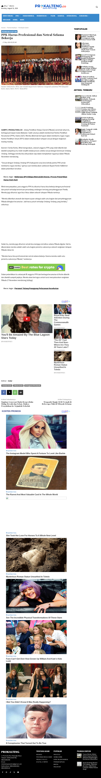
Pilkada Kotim (18, 385)
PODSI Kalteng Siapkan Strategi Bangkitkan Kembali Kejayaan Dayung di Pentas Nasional (88, 122)
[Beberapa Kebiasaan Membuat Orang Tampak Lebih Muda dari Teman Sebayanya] (78, 45)
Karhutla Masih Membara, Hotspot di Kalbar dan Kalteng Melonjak (88, 142)
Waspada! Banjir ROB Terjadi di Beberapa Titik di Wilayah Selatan (56, 403)
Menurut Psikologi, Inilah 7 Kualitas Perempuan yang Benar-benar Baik (88, 37)
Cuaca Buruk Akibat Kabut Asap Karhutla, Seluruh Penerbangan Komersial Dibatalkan (89, 100)
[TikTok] (10, 772)
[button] (97, 7)
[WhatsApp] (15, 392)
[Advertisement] (36, 109)
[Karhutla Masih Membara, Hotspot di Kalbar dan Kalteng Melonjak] (78, 142)
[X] (9, 392)
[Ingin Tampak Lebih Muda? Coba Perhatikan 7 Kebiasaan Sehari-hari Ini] (78, 132)
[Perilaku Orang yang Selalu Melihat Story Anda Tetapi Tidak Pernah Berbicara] (78, 69)
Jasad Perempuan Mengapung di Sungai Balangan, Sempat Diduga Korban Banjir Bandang (88, 59)
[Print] (20, 392)
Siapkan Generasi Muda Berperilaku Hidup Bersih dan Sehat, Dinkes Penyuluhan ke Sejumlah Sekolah (17, 404)
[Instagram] (6, 772)
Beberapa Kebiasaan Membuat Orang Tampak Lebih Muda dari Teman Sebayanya (88, 47)
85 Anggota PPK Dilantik (32, 385)
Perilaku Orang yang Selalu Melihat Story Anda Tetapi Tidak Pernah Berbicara (89, 70)
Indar (10, 381)
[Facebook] (3, 392)
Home (3, 28)
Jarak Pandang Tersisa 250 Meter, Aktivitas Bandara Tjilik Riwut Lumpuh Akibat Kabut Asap (89, 111)
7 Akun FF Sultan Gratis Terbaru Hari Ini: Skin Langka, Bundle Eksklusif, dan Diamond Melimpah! (89, 81)
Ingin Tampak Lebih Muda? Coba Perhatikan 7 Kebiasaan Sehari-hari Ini (89, 132)
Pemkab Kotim (23, 28)
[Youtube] (18, 772)
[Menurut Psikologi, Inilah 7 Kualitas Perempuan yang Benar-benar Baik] (78, 37)
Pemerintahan (12, 28)
